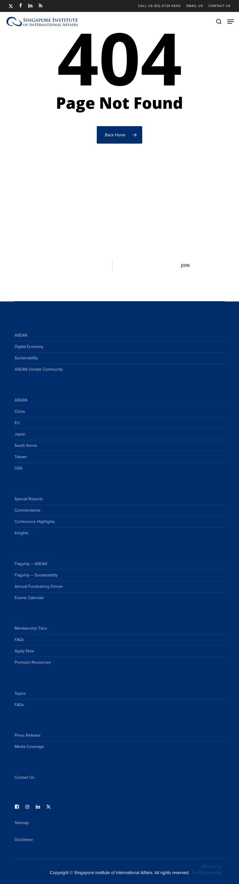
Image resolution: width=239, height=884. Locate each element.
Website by (212, 866)
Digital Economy (29, 347)
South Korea (26, 445)
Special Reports (29, 499)
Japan (20, 434)
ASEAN (21, 335)
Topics (20, 693)
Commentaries (28, 510)
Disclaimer (24, 840)
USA (18, 468)
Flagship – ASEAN (31, 564)
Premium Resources (33, 662)
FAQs (19, 640)
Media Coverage (29, 747)
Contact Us (24, 777)
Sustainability (26, 358)
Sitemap (22, 823)
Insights (22, 533)
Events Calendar (29, 598)
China (20, 411)
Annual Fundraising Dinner (39, 586)
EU (17, 423)
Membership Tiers (31, 628)
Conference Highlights (35, 522)
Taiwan (21, 457)
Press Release (28, 735)
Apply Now (24, 651)
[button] (230, 21)
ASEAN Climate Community (39, 369)
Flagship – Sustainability (36, 575)
